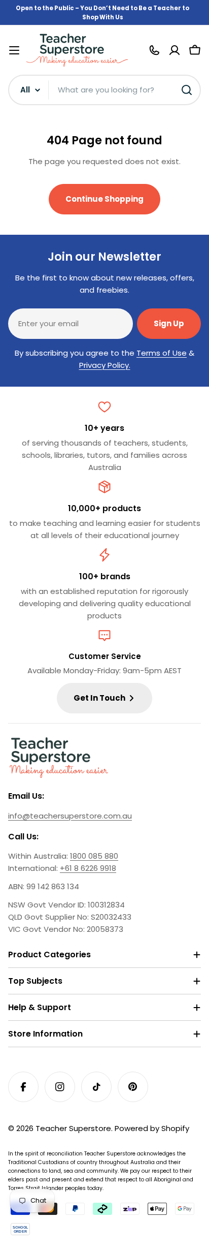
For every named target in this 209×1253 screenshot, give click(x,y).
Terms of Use (161, 353)
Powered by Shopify (152, 1128)
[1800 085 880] (154, 50)
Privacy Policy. (104, 365)
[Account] (174, 50)
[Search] (187, 90)
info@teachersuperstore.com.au (70, 815)
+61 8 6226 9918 (88, 868)
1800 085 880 (94, 856)
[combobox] (104, 90)
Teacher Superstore (73, 1128)
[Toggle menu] (14, 50)
